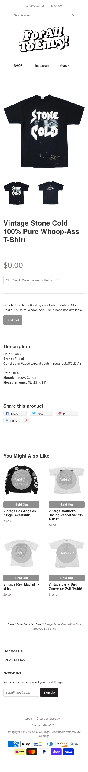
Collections (23, 624)
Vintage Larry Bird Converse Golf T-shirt (65, 586)
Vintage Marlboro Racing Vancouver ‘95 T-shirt (66, 514)
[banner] (44, 39)
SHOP (18, 65)
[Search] (73, 14)
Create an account (48, 718)
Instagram (42, 65)
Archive (36, 624)
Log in (29, 718)
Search (35, 725)
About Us (49, 725)
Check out (55, 5)
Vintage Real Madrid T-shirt (21, 586)
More (64, 65)
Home (10, 624)
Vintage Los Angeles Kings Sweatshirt (19, 512)
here (14, 305)
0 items (36, 5)
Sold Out (21, 504)
